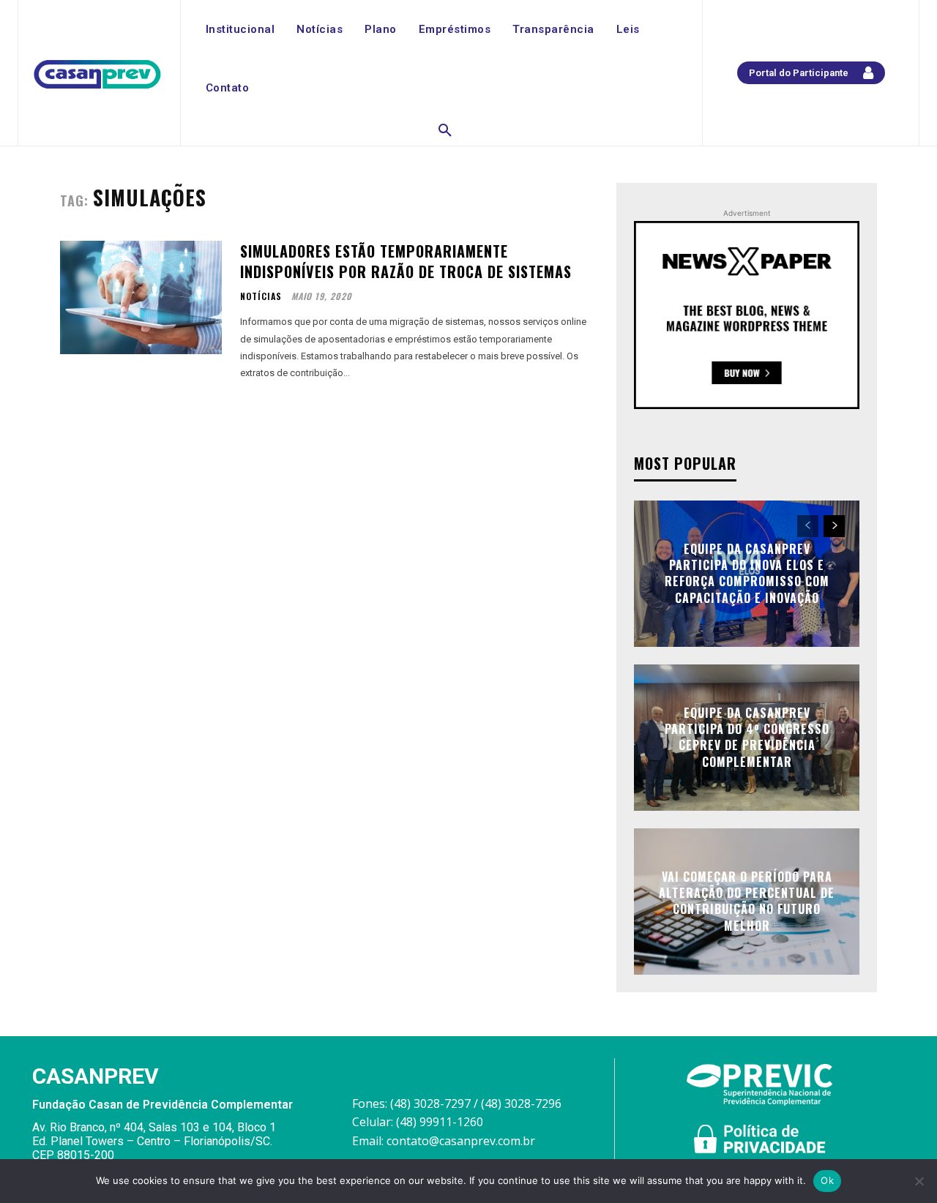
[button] (445, 131)
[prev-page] (807, 526)
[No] (918, 1181)
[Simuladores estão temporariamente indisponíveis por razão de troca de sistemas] (141, 297)
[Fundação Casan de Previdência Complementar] (97, 74)
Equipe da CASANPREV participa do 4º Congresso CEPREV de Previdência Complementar (747, 737)
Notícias (261, 296)
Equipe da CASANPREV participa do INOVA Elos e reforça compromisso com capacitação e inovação (747, 573)
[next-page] (834, 526)
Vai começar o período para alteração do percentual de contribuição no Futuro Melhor (747, 901)
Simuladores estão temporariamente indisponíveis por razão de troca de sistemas (406, 261)
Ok (827, 1180)
